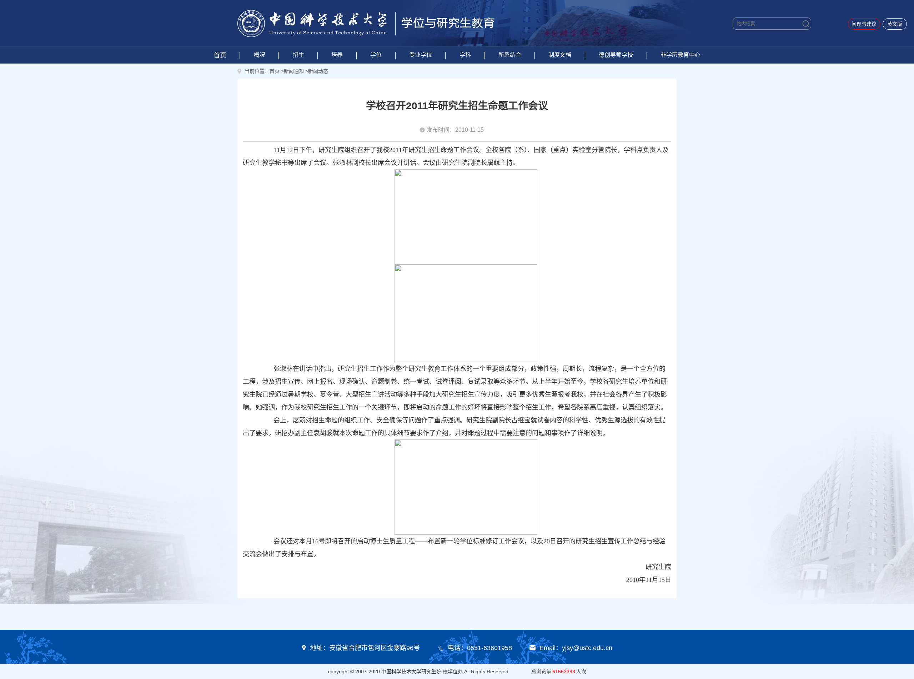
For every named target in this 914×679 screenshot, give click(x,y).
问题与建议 (864, 24)
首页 (220, 55)
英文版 (894, 24)
